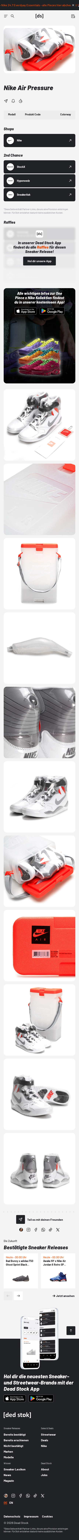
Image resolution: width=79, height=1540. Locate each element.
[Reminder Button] (13, 101)
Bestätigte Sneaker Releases (36, 1247)
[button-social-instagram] (28, 1229)
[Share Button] (6, 101)
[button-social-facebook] (36, 1229)
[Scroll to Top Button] (71, 1330)
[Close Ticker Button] (73, 5)
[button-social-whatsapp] (43, 1229)
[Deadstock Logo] (39, 16)
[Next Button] (18, 1295)
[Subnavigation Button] (6, 16)
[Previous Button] (8, 1295)
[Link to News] (12, 16)
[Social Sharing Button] (20, 1219)
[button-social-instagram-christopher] (21, 1229)
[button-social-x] (58, 1229)
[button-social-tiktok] (50, 1229)
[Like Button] (20, 101)
